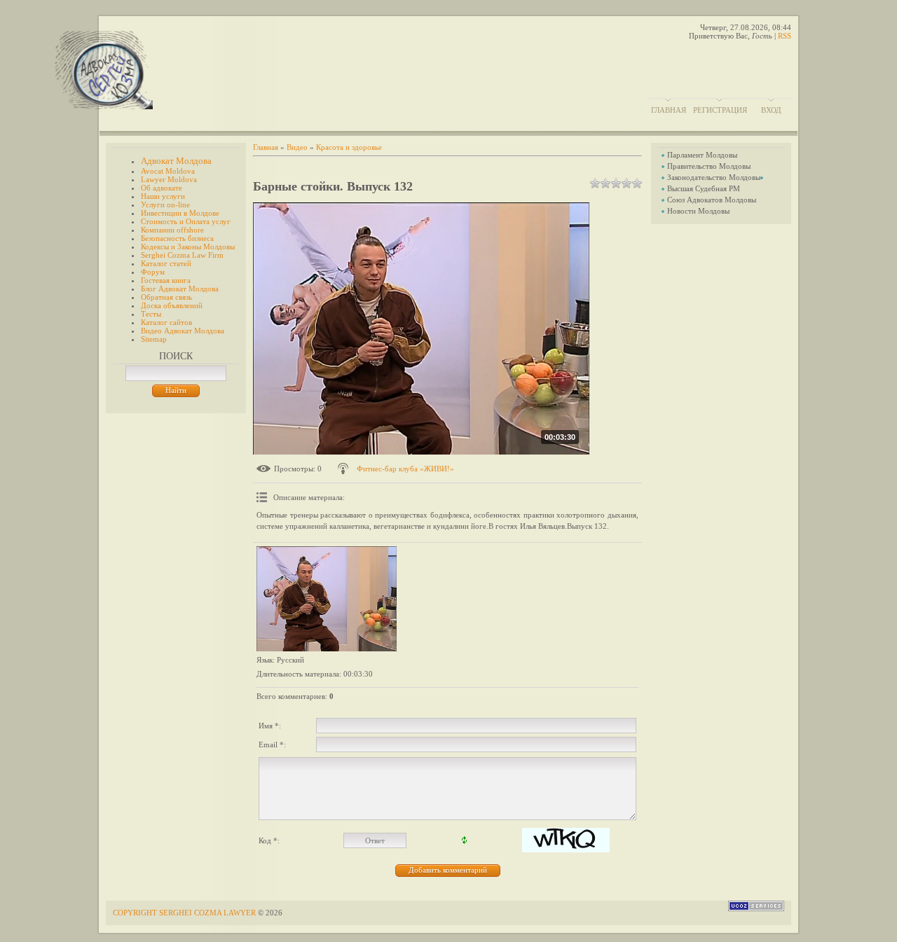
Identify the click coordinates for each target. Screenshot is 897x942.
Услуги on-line (165, 204)
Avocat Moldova (168, 171)
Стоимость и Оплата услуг (186, 221)
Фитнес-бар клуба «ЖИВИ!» (405, 468)
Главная (668, 110)
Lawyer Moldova (169, 179)
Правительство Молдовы (709, 166)
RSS (784, 36)
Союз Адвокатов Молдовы (711, 199)
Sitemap (154, 339)
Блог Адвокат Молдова (180, 288)
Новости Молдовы (698, 211)
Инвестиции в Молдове (180, 213)
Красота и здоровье (349, 147)
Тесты (151, 314)
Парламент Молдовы (702, 155)
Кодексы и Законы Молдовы (188, 246)
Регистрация (720, 110)
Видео (297, 147)
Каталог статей (166, 263)
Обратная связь (166, 297)
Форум (153, 272)
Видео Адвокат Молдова (182, 330)
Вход (771, 110)
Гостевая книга (166, 280)
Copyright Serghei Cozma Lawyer (185, 912)
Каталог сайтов (166, 322)
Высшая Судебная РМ (703, 188)
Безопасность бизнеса (177, 238)
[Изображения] (326, 598)
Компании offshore (172, 230)
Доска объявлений (172, 305)
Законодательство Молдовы (713, 177)
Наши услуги (163, 196)
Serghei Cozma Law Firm (182, 255)
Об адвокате (161, 187)
